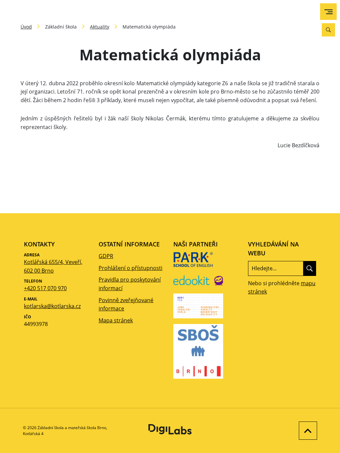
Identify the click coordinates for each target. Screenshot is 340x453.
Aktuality (99, 27)
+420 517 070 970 (45, 288)
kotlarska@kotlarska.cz (52, 306)
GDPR (106, 256)
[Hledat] (309, 268)
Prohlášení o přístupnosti (130, 268)
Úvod (26, 27)
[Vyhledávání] (328, 29)
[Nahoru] (306, 430)
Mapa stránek (116, 320)
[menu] (328, 12)
